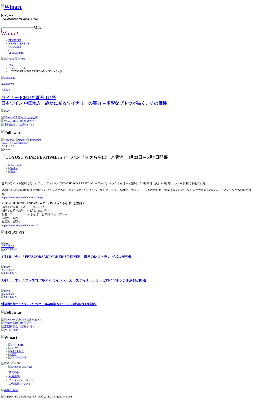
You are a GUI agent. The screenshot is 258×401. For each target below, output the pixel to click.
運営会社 (14, 372)
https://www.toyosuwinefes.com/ (19, 225)
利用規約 (14, 376)
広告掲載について (19, 383)
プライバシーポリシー (22, 380)
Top (10, 64)
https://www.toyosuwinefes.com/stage (22, 197)
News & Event (16, 68)
